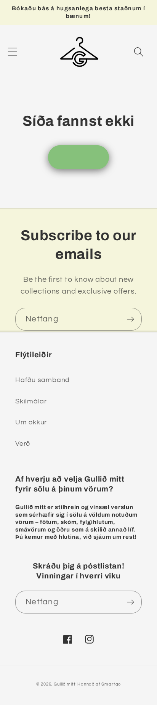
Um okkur (31, 422)
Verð (22, 443)
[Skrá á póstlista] (130, 319)
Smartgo (111, 684)
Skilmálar (31, 401)
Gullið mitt (65, 684)
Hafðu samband (42, 380)
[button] (12, 52)
